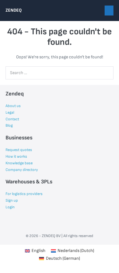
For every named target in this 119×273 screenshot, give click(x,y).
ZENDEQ (14, 10)
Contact (12, 119)
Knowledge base (19, 163)
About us (13, 105)
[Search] (106, 73)
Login (10, 207)
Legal (10, 112)
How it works (16, 156)
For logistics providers (24, 193)
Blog (9, 125)
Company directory (22, 169)
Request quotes (19, 149)
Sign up (12, 200)
